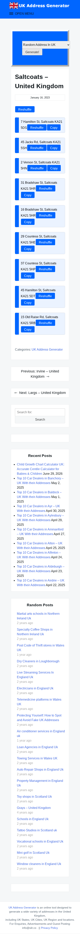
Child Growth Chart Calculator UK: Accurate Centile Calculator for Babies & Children (40, 469)
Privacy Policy (49, 927)
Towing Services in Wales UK (37, 758)
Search (40, 419)
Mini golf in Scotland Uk (33, 852)
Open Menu (24, 13)
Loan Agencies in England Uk (37, 747)
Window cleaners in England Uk (39, 864)
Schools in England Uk (33, 819)
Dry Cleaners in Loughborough (38, 661)
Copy (53, 127)
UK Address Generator (47, 349)
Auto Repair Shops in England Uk (40, 769)
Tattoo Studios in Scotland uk (37, 830)
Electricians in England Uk (35, 688)
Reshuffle (24, 109)
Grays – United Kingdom (34, 807)
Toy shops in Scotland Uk (34, 796)
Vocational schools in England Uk (40, 841)
